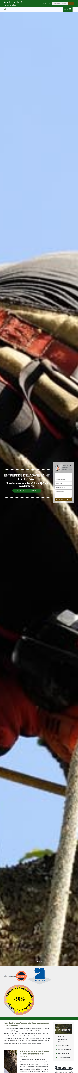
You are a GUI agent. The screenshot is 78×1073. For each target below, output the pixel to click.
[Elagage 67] (8, 9)
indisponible (12, 2)
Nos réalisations (26, 490)
